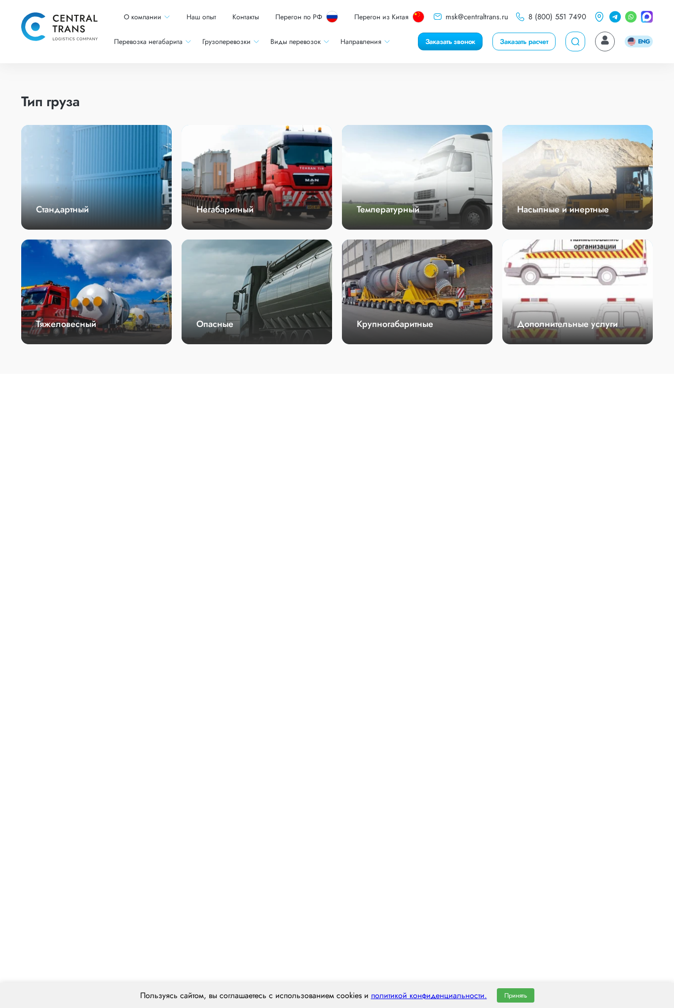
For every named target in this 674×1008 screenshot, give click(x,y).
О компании (142, 17)
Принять (515, 995)
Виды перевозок (295, 41)
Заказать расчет (524, 41)
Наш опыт (201, 17)
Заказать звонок (450, 41)
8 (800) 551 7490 (557, 17)
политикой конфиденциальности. (429, 995)
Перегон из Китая (381, 17)
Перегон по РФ (298, 17)
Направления (360, 41)
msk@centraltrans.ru (477, 17)
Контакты (245, 17)
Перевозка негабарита (148, 41)
